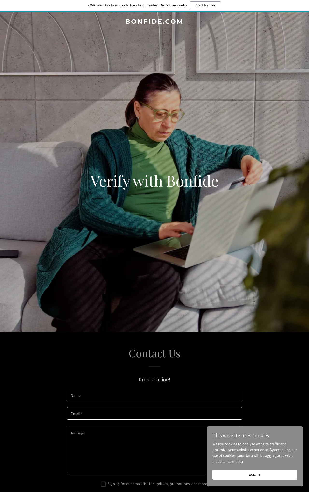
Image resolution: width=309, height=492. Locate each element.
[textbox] (154, 395)
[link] (155, 22)
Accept (255, 475)
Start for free (205, 5)
